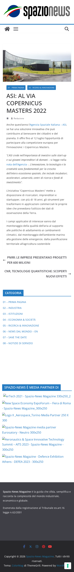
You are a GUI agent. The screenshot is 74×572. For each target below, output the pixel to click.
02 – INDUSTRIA (12, 308)
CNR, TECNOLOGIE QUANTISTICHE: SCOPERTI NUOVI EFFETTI (35, 273)
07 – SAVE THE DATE (15, 337)
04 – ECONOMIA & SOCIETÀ (19, 319)
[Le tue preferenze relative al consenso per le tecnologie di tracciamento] (67, 565)
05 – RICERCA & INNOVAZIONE (21, 325)
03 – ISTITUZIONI (13, 313)
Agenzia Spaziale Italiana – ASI (48, 124)
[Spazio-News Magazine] (7, 29)
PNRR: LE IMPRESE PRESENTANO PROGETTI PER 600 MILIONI (37, 260)
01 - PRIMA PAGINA (16, 87)
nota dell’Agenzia (16, 164)
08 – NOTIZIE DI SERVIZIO (18, 343)
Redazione (19, 118)
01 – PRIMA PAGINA (14, 302)
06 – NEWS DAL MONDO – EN (20, 331)
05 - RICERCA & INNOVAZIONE (41, 87)
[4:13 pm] (7, 118)
